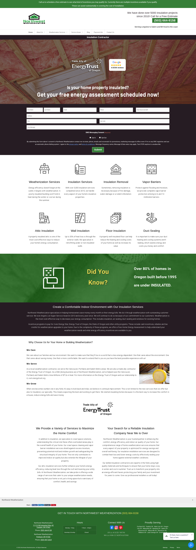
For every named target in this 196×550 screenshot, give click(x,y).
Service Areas (76, 32)
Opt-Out (103, 138)
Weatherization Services (57, 32)
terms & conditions (88, 144)
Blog (88, 32)
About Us (40, 32)
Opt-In (94, 138)
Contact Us (110, 32)
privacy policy (74, 144)
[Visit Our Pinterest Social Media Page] (121, 527)
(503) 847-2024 (46, 540)
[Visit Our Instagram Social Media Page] (116, 527)
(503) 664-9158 (164, 20)
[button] (117, 65)
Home (30, 32)
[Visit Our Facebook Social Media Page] (112, 527)
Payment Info (98, 32)
